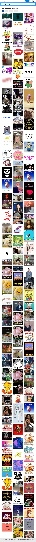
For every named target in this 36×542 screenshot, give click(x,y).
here (13, 540)
